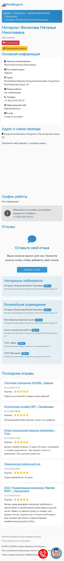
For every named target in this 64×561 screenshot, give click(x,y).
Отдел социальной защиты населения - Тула (29, 432)
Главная (7, 12)
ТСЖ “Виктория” (12, 353)
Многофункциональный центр (19, 319)
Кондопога (11, 16)
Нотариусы (19, 12)
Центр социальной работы (17, 329)
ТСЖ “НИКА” (10, 342)
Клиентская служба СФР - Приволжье (28, 406)
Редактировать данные (15, 48)
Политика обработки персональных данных (21, 536)
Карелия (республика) (39, 12)
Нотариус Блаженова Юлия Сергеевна (23, 285)
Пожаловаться (11, 42)
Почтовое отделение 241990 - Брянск (28, 383)
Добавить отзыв (32, 269)
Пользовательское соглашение (16, 541)
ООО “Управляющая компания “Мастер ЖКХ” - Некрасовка (29, 489)
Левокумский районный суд (22, 464)
